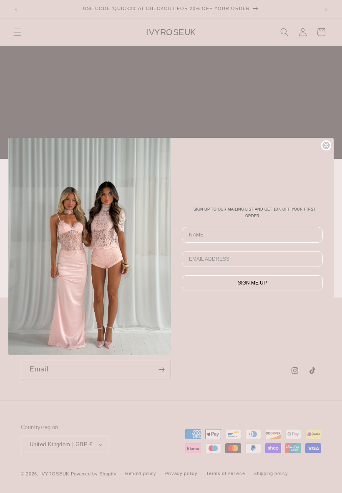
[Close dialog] (326, 145)
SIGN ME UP (252, 283)
